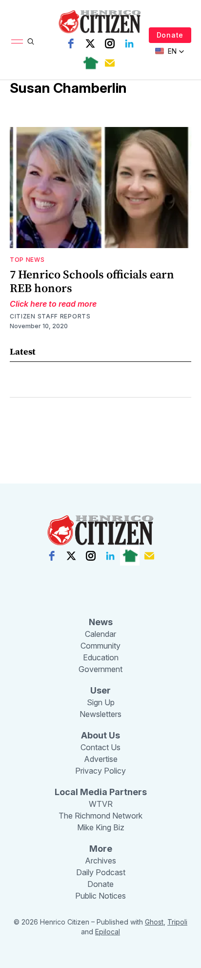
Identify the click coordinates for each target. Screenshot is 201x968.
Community (100, 646)
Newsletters (100, 714)
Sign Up (101, 702)
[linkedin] (129, 43)
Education (101, 657)
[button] (169, 51)
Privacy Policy (100, 771)
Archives (100, 860)
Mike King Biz (100, 827)
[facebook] (70, 43)
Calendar (100, 634)
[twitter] (90, 43)
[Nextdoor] (90, 63)
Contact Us (100, 747)
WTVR (101, 804)
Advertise (101, 759)
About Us (100, 735)
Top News (27, 259)
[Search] (31, 41)
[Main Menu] (17, 41)
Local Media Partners (101, 792)
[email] (110, 63)
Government (100, 669)
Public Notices (100, 896)
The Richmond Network (100, 816)
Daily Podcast (100, 872)
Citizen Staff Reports (50, 316)
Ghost (154, 922)
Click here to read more (53, 304)
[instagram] (110, 43)
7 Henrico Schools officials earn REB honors (92, 281)
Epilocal (107, 931)
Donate (170, 35)
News (101, 622)
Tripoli (177, 922)
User (100, 690)
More (100, 848)
